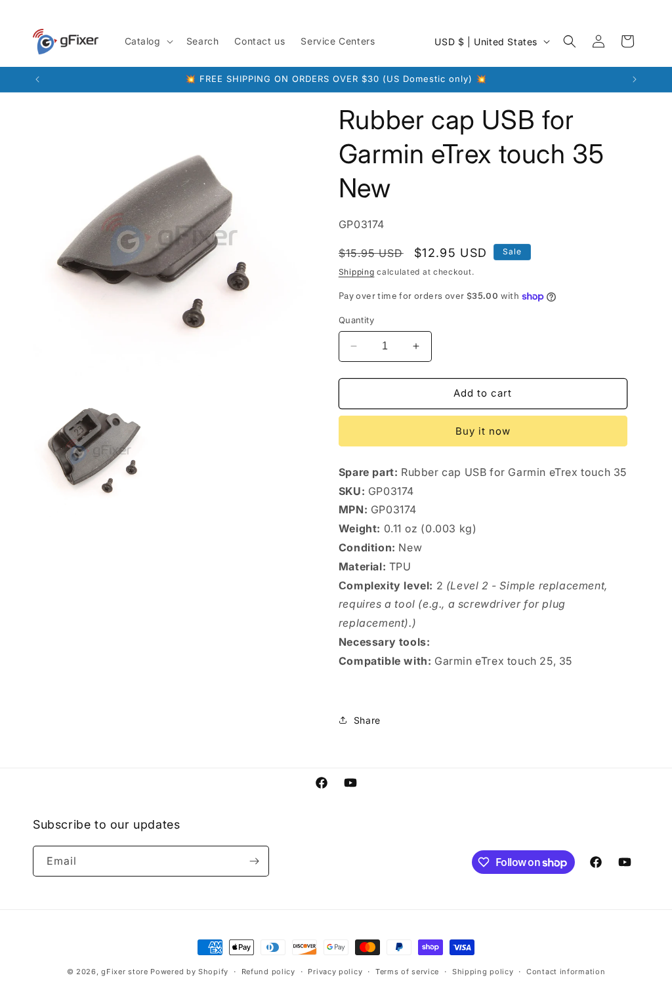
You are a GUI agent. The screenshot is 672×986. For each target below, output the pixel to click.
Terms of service (407, 971)
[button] (147, 41)
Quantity (356, 320)
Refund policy (268, 971)
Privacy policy (335, 971)
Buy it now (483, 431)
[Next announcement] (634, 79)
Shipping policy (483, 971)
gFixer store (124, 971)
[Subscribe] (254, 861)
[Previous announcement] (37, 79)
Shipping (357, 272)
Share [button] (367, 720)
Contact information (565, 971)
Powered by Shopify (189, 971)
